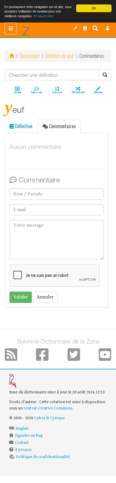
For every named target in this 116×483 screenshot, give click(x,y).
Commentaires (62, 126)
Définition (23, 126)
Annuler (45, 297)
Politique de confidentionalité (43, 457)
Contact (22, 442)
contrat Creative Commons (47, 408)
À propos (23, 449)
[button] (107, 28)
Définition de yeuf (59, 55)
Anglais (22, 428)
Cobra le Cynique (49, 418)
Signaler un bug (29, 435)
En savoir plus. (44, 16)
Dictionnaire (30, 55)
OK (94, 8)
